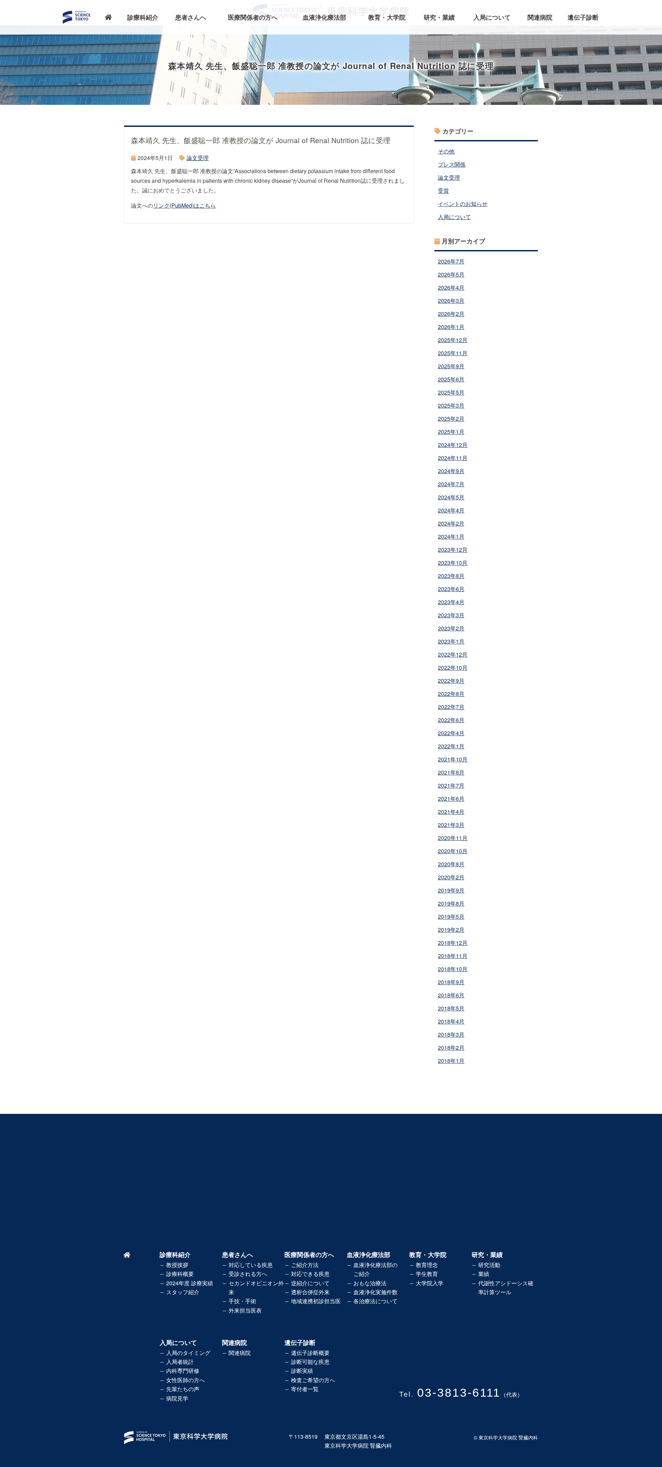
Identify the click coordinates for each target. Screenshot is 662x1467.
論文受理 (198, 158)
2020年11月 (453, 838)
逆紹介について (310, 1283)
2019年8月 (451, 903)
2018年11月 (453, 956)
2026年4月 (451, 287)
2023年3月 (451, 615)
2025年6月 (451, 379)
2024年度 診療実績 (189, 1283)
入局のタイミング (188, 1353)
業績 (483, 1274)
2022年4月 (451, 733)
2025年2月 (451, 418)
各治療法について (375, 1301)
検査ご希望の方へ (313, 1380)
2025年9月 (451, 366)
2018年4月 (451, 1021)
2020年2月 (451, 877)
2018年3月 (451, 1034)
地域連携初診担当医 (316, 1301)
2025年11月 (453, 353)
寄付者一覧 (305, 1389)
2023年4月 (451, 602)
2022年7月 (451, 707)
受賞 (443, 190)
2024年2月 (451, 523)
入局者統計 (180, 1362)
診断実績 (302, 1371)
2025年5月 (451, 392)
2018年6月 (451, 995)
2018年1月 (451, 1061)
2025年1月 (451, 432)
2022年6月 (451, 720)
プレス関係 (451, 164)
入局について (492, 17)
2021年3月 (451, 825)
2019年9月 (451, 890)
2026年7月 (451, 261)
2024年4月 (451, 510)
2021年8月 (451, 772)
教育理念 (427, 1265)
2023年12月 (453, 549)
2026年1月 (451, 327)
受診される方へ (248, 1274)
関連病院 (540, 17)
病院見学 (177, 1398)
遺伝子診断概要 (310, 1353)
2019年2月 (451, 930)
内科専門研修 (182, 1371)
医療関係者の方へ (253, 17)
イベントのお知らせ (463, 204)
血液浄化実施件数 (375, 1292)
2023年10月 (453, 563)
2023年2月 (451, 628)
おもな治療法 (370, 1283)
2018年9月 (451, 982)
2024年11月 (453, 458)
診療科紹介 (142, 17)
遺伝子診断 (583, 17)
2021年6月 (451, 798)
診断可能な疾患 (310, 1362)
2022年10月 (453, 667)
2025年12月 (453, 340)
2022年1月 (451, 746)
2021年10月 (453, 759)
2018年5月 (451, 1008)
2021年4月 (451, 812)
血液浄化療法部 (324, 17)
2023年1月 (451, 641)
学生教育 (427, 1274)
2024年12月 (453, 445)
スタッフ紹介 (182, 1292)
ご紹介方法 (305, 1265)
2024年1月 (451, 536)
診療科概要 (180, 1274)
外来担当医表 (245, 1310)
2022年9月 (451, 681)
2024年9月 (451, 471)
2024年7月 (451, 484)
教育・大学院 (386, 17)
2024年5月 (451, 497)
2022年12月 (453, 654)
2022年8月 (451, 694)
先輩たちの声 (182, 1389)
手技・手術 (242, 1301)
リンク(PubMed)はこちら (184, 205)
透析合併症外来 (310, 1292)
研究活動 (489, 1265)
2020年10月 (453, 851)
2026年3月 (451, 301)
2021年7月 (451, 785)
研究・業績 (439, 17)
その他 (446, 151)
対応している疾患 (251, 1265)
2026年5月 (451, 274)
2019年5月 (451, 916)
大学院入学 (429, 1283)
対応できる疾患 (310, 1274)
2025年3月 (451, 405)
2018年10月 (453, 969)
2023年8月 (451, 576)
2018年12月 (453, 943)
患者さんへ (190, 17)
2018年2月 (451, 1047)
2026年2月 (451, 314)
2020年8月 (451, 864)
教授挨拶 (177, 1265)
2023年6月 (451, 589)
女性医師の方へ (185, 1380)
